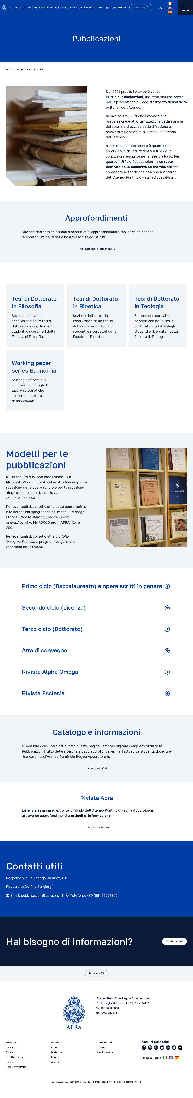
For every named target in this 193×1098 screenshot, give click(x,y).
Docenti (10, 1052)
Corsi (54, 1047)
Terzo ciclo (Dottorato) (52, 629)
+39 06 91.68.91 (109, 1008)
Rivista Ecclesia (43, 693)
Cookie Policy (115, 1082)
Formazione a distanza (53, 7)
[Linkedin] (168, 1047)
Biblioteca (90, 7)
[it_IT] (170, 3)
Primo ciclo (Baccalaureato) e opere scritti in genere (92, 586)
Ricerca (21, 69)
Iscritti (55, 1057)
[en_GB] (170, 7)
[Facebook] (144, 1047)
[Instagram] (150, 1047)
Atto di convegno (44, 650)
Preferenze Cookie (132, 1082)
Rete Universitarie (16, 1066)
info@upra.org (108, 1013)
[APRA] (7, 7)
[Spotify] (180, 1047)
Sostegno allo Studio (112, 7)
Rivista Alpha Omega (50, 672)
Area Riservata (104, 1052)
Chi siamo (11, 1047)
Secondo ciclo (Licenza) (54, 607)
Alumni (55, 1062)
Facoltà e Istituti (26, 7)
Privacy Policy (99, 1082)
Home (9, 69)
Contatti (101, 1047)
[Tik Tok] (174, 1047)
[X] (156, 1047)
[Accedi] (160, 8)
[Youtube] (162, 1047)
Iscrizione (75, 7)
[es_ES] (170, 12)
